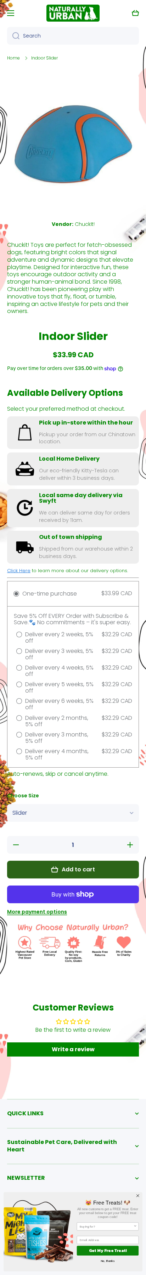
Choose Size (23, 795)
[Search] (13, 36)
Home (13, 58)
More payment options (37, 912)
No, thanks (107, 1261)
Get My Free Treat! (108, 1250)
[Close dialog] (138, 1196)
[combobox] (73, 36)
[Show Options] (135, 1226)
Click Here (18, 570)
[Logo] (73, 13)
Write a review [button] (73, 1049)
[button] (135, 13)
